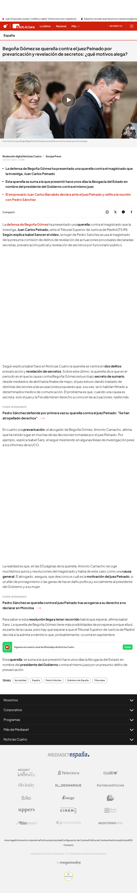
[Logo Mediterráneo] (110, 822)
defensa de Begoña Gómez (27, 224)
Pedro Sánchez (54, 680)
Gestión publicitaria (118, 840)
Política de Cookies (98, 840)
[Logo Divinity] (26, 785)
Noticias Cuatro (15, 739)
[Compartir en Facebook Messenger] (123, 212)
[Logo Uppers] (26, 810)
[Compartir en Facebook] (131, 212)
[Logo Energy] (68, 797)
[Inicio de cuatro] (5, 26)
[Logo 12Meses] (110, 810)
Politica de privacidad (51, 840)
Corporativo (13, 710)
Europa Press (53, 156)
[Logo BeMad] (110, 797)
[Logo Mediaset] (68, 757)
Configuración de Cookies (75, 840)
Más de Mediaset (16, 729)
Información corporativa (27, 840)
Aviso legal (9, 840)
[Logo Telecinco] (68, 772)
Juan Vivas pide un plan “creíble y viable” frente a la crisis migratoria (40, 18)
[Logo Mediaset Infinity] (26, 772)
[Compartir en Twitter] (115, 212)
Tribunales (99, 680)
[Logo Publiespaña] (68, 822)
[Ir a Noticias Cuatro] (24, 26)
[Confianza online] (68, 880)
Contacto (68, 845)
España (9, 35)
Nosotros (11, 700)
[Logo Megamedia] (70, 863)
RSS (130, 840)
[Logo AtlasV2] (26, 823)
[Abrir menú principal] (131, 26)
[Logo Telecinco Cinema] (68, 810)
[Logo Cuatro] (110, 772)
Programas (12, 720)
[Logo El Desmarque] (68, 785)
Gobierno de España (78, 680)
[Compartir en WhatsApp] (107, 212)
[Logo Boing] (26, 797)
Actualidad (20, 680)
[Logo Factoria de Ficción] (110, 785)
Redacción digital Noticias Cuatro (22, 156)
